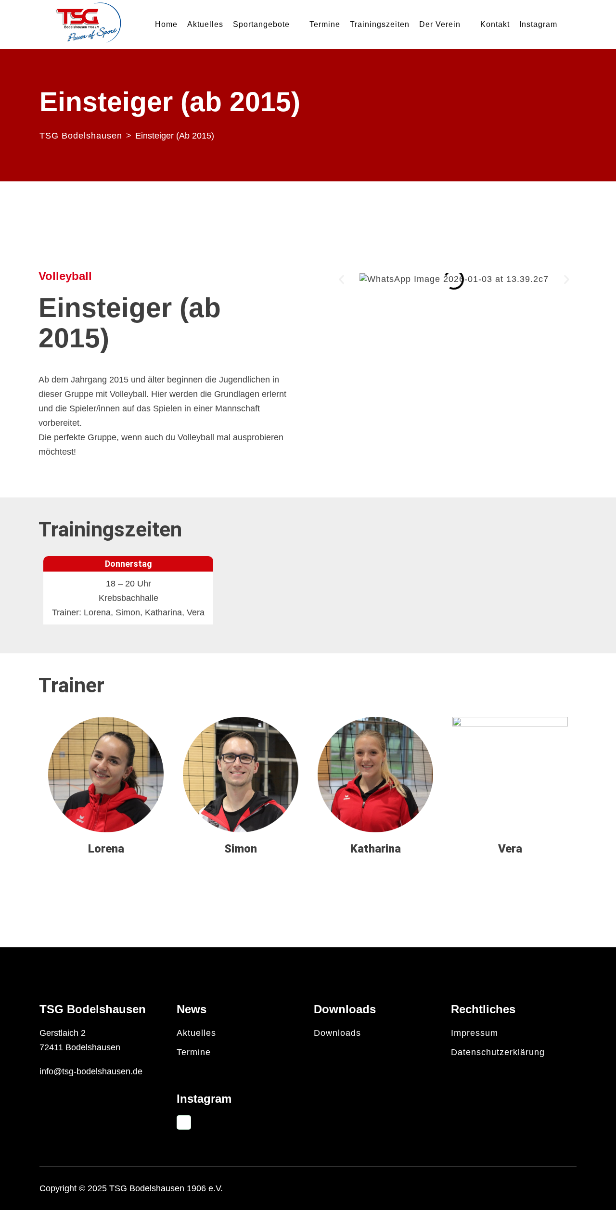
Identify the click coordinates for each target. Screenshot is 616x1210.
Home (166, 24)
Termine (324, 24)
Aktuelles (205, 24)
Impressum (474, 1033)
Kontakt (495, 24)
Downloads (337, 1033)
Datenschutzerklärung (498, 1052)
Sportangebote (261, 24)
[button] (341, 279)
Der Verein (440, 24)
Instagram (538, 24)
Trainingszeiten (380, 24)
